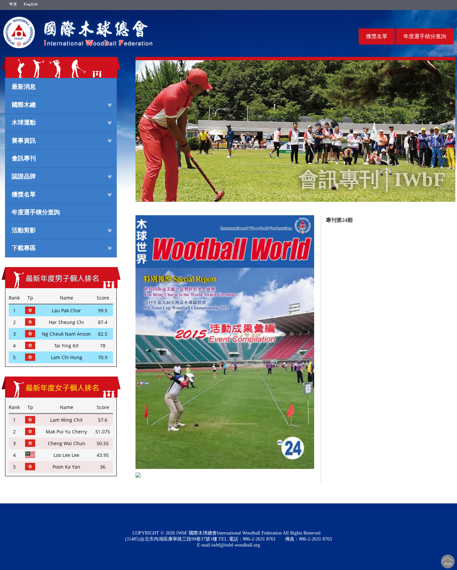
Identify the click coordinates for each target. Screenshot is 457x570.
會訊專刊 (24, 158)
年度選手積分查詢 (424, 36)
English (31, 4)
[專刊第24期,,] (213, 475)
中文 (13, 4)
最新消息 (24, 86)
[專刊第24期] (224, 342)
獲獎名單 (376, 36)
